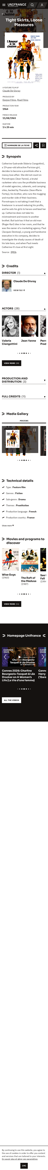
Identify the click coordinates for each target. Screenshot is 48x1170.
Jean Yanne (28, 340)
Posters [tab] (24, 421)
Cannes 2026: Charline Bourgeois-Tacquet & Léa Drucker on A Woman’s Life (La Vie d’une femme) (18, 675)
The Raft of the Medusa (28, 579)
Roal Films (22, 99)
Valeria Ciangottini (9, 342)
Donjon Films (9, 99)
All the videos (11, 700)
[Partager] (36, 145)
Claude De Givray (11, 90)
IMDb (13, 252)
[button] (34, 430)
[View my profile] (42, 5)
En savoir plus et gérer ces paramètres (20, 1159)
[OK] (24, 1166)
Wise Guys (9, 574)
